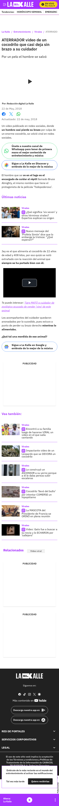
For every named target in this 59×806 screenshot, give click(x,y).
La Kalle (6, 32)
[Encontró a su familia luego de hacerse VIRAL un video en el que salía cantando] (11, 429)
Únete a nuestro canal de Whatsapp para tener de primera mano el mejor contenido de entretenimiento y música (32, 150)
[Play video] (29, 81)
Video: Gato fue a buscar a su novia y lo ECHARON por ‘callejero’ (39, 532)
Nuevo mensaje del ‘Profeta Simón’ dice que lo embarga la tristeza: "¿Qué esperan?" (37, 235)
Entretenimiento (22, 32)
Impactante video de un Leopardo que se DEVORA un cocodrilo (39, 453)
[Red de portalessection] (54, 731)
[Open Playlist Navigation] (55, 800)
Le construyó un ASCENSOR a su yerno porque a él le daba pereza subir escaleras (39, 474)
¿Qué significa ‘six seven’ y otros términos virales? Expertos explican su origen (39, 215)
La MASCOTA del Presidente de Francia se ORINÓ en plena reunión (36, 513)
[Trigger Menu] (4, 4)
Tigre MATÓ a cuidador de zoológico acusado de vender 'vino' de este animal (28, 306)
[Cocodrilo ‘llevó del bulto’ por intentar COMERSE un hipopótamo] (11, 492)
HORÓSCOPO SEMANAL (29, 11)
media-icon (29, 800)
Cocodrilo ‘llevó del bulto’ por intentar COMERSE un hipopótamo (39, 494)
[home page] (29, 676)
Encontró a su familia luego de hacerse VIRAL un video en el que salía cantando (37, 433)
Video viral (36, 551)
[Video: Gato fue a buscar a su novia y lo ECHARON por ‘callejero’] (11, 530)
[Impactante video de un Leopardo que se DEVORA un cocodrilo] (11, 451)
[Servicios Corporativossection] (54, 739)
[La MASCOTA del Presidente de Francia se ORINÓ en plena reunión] (11, 511)
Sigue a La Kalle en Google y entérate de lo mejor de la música (32, 346)
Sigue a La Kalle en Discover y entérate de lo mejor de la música (32, 165)
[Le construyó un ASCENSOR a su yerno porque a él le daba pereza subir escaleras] (11, 470)
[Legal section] (54, 747)
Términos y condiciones (25, 759)
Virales (38, 32)
